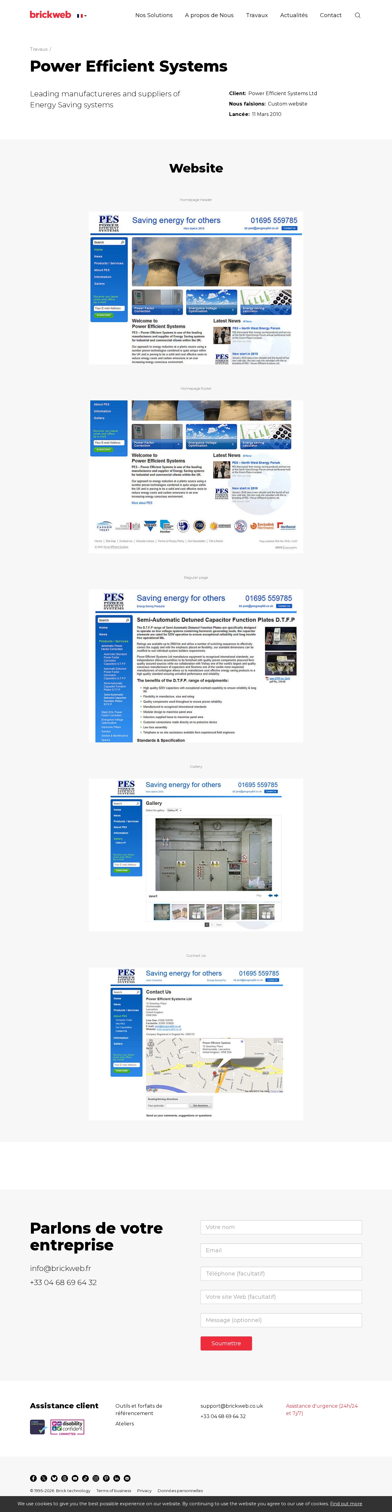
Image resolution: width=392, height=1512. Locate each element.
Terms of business (113, 1490)
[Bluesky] (54, 1478)
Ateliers (124, 1424)
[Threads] (64, 1478)
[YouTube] (75, 1478)
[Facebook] (33, 1478)
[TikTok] (85, 1478)
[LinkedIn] (116, 1478)
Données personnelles (180, 1490)
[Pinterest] (106, 1478)
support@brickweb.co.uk (232, 1406)
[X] (44, 1478)
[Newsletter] (127, 1478)
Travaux (39, 49)
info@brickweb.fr (60, 1268)
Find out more (346, 1503)
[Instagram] (96, 1478)
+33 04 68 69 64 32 (63, 1282)
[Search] (357, 15)
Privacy (144, 1490)
